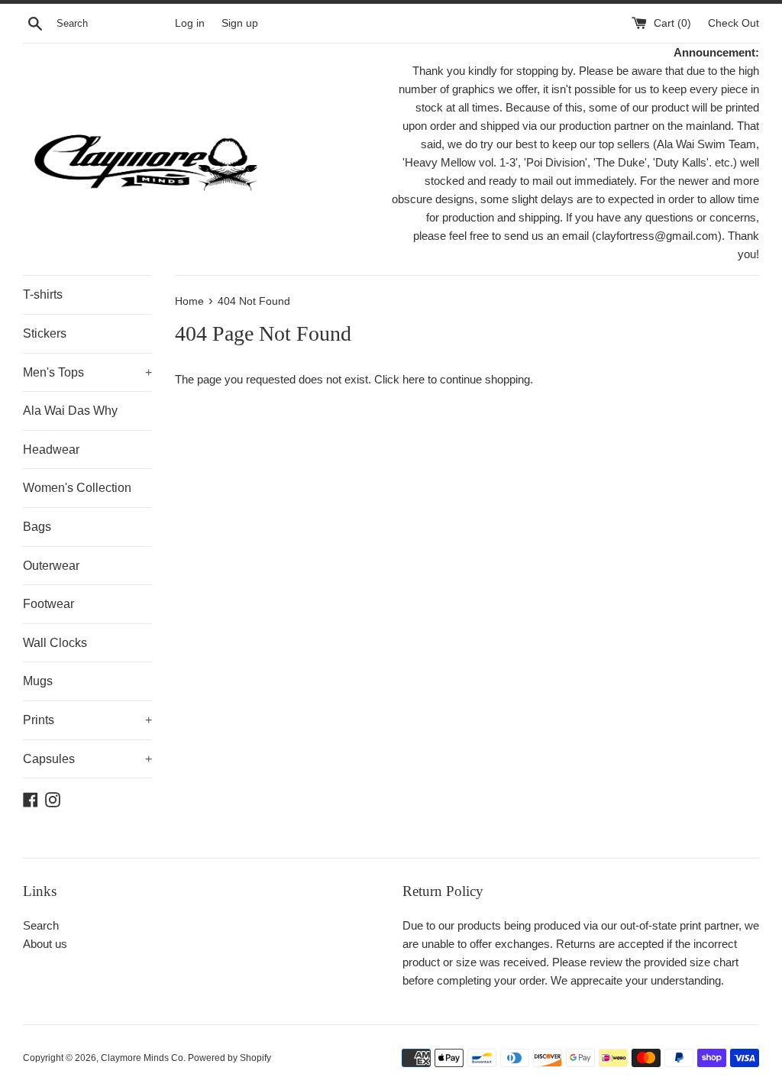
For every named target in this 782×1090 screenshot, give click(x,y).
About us (45, 943)
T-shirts (43, 294)
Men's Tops (87, 372)
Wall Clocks (55, 642)
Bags (37, 526)
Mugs (38, 680)
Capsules (87, 758)
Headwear (51, 449)
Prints (87, 719)
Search (41, 925)
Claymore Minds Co (142, 1058)
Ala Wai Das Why (70, 410)
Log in (190, 23)
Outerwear (51, 565)
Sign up (239, 23)
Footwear (48, 603)
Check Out (733, 23)
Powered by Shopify (229, 1058)
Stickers (44, 333)
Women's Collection (77, 487)
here (413, 379)
